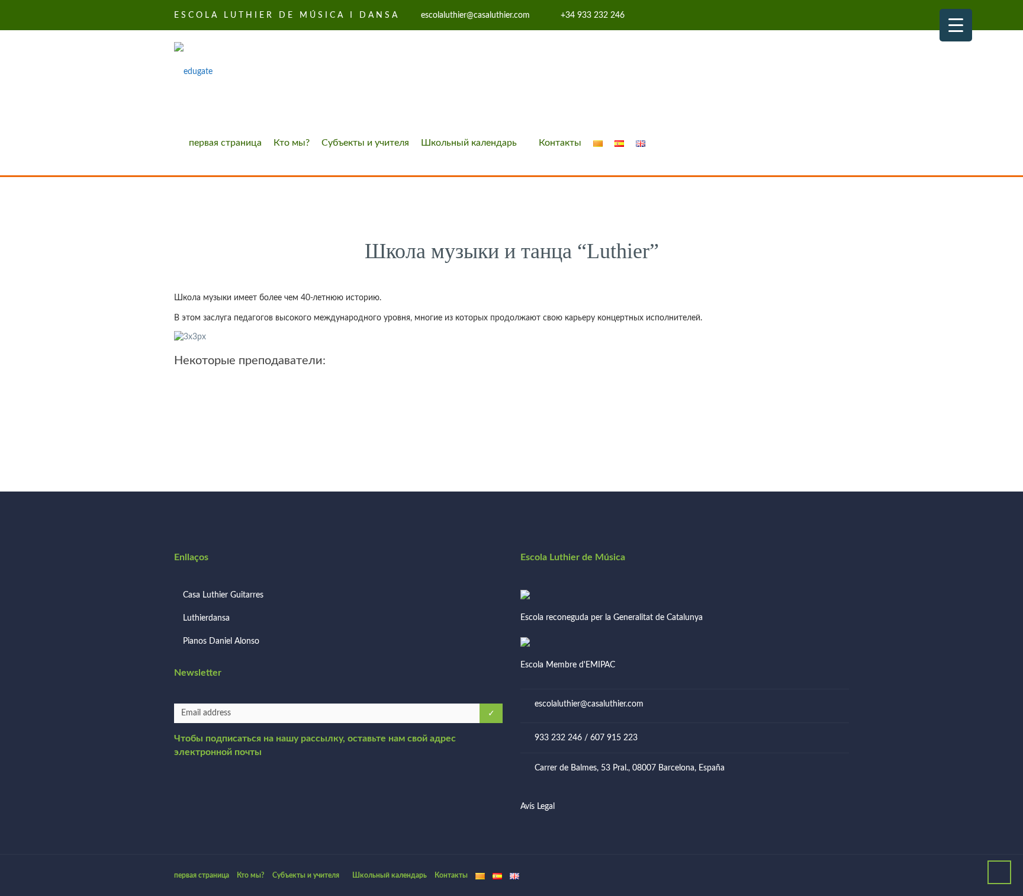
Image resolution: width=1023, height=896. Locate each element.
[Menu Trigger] (956, 25)
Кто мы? (292, 142)
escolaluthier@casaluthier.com (589, 704)
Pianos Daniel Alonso (221, 641)
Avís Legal (537, 806)
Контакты (560, 142)
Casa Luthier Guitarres (223, 595)
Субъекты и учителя (365, 142)
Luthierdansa (206, 618)
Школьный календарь (469, 142)
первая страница (225, 142)
